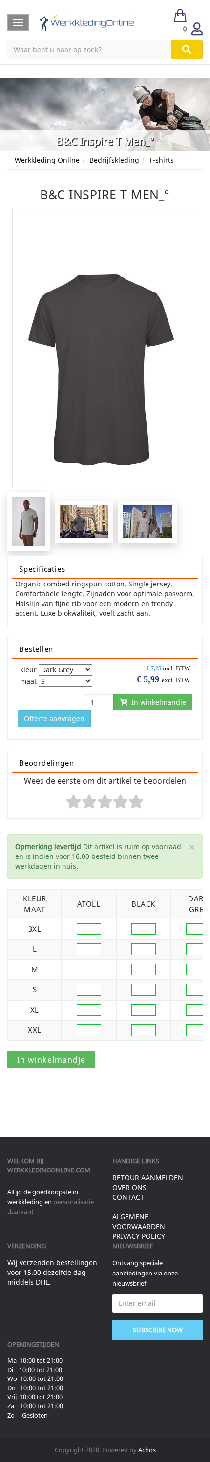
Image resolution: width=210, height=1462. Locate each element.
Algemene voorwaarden (138, 1221)
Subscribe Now (158, 1329)
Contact (128, 1197)
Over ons (129, 1187)
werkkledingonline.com (48, 1170)
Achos (147, 1449)
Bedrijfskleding (114, 160)
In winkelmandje (156, 702)
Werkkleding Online (47, 160)
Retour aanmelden (147, 1177)
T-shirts (161, 160)
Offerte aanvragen (54, 718)
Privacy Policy (138, 1236)
